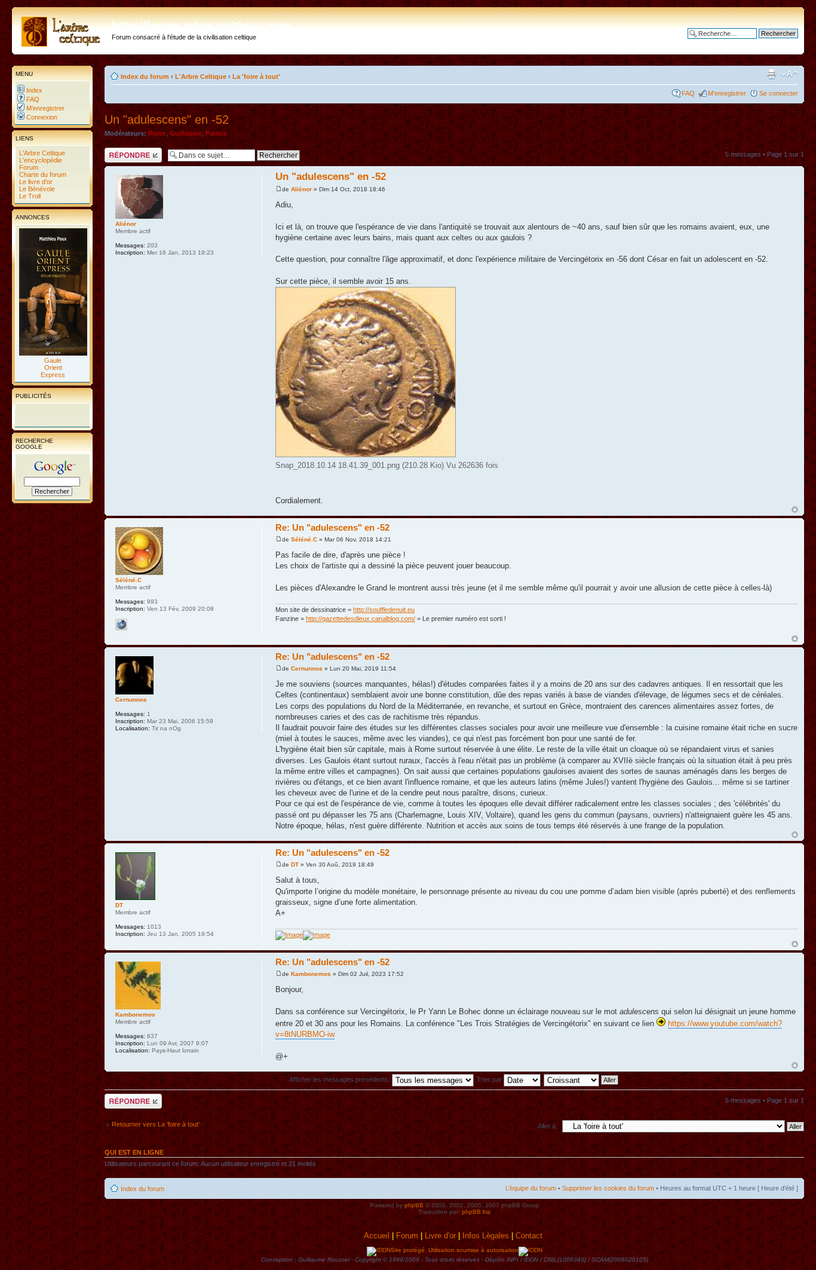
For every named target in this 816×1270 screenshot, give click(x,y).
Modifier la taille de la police (789, 74)
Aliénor (301, 189)
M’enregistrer (44, 108)
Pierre (157, 133)
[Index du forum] (63, 29)
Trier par (490, 1079)
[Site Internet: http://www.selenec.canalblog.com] (121, 625)
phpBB (414, 1205)
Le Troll (29, 196)
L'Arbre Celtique (41, 153)
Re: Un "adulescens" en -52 (332, 527)
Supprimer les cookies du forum (608, 1188)
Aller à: (547, 1126)
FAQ (31, 99)
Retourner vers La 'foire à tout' (156, 1124)
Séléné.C (304, 539)
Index (33, 90)
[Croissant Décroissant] (581, 1079)
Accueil (376, 1235)
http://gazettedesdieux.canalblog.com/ (360, 618)
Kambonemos (311, 974)
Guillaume (186, 133)
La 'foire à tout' (256, 76)
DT (295, 864)
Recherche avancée (768, 42)
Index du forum (145, 76)
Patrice (216, 133)
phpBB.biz (476, 1211)
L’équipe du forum (530, 1188)
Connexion (40, 117)
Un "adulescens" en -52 (167, 119)
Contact (530, 1235)
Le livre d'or (35, 181)
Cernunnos (307, 668)
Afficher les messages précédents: (340, 1079)
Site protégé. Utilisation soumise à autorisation (455, 1250)
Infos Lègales (485, 1235)
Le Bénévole (36, 188)
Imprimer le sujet (771, 74)
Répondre (119, 151)
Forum (27, 167)
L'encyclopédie (39, 160)
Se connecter (778, 93)
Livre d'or (440, 1235)
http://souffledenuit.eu (384, 609)
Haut (795, 509)
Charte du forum (41, 174)
